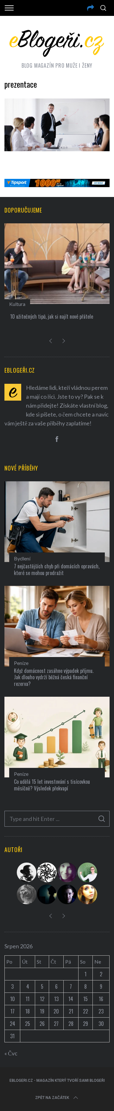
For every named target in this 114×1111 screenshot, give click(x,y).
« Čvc (10, 1053)
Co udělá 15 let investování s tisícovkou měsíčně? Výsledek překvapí (52, 785)
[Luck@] (88, 894)
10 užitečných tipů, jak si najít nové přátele (51, 316)
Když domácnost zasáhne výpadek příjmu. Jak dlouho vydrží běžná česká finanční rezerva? (53, 677)
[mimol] (47, 894)
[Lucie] (67, 872)
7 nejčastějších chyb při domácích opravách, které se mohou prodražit (56, 569)
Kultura (17, 304)
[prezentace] (56, 149)
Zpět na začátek (52, 1097)
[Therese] (27, 894)
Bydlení (22, 558)
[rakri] (27, 872)
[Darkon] (47, 872)
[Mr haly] (88, 872)
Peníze (21, 663)
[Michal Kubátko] (67, 894)
